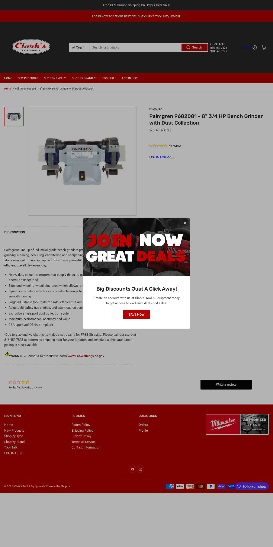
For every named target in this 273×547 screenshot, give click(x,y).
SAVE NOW (136, 314)
